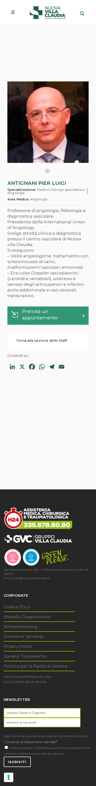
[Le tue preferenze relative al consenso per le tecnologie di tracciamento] (8, 777)
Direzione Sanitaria (23, 636)
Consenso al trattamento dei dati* (30, 742)
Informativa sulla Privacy (52, 748)
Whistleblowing (21, 626)
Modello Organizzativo (27, 616)
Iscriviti (17, 762)
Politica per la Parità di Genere (35, 666)
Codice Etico (17, 606)
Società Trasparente (25, 656)
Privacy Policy (18, 646)
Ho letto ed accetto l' (22, 748)
